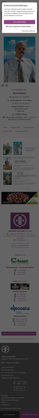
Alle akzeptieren (19, 22)
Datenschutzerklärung (28, 31)
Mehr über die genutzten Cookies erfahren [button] (18, 26)
